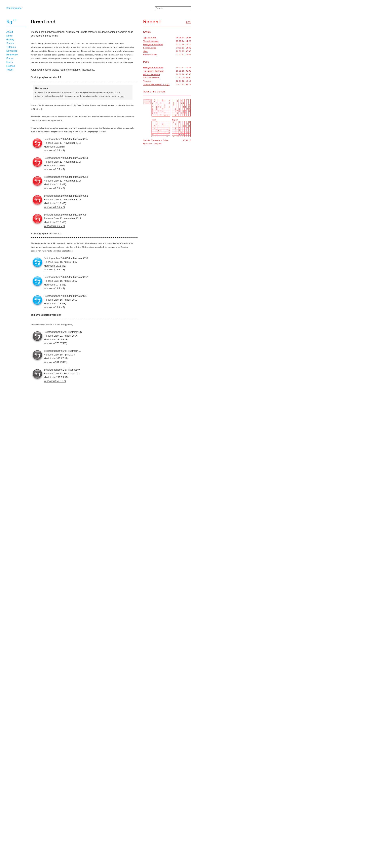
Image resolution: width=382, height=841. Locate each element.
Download (12, 51)
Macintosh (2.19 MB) (55, 184)
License (10, 66)
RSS (188, 22)
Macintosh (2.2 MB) (54, 146)
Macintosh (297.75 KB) (56, 377)
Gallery (10, 39)
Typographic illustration (153, 71)
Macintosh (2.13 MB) (55, 265)
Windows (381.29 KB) (55, 362)
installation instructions (81, 69)
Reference (12, 54)
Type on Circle (149, 38)
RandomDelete (150, 54)
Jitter (145, 51)
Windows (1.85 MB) (54, 269)
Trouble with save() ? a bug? (156, 84)
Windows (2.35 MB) (54, 150)
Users (9, 62)
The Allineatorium (151, 41)
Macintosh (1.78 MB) (55, 284)
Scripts (10, 43)
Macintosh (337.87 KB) (56, 358)
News (9, 35)
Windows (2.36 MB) (54, 207)
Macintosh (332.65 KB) (56, 339)
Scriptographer (14, 8)
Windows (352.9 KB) (55, 381)
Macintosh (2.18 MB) (55, 203)
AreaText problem (151, 78)
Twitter (9, 69)
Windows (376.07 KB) (55, 343)
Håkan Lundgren (154, 144)
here (122, 96)
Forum (9, 58)
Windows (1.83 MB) (54, 307)
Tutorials (11, 47)
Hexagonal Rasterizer (153, 44)
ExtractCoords (149, 48)
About (9, 32)
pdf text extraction (151, 74)
